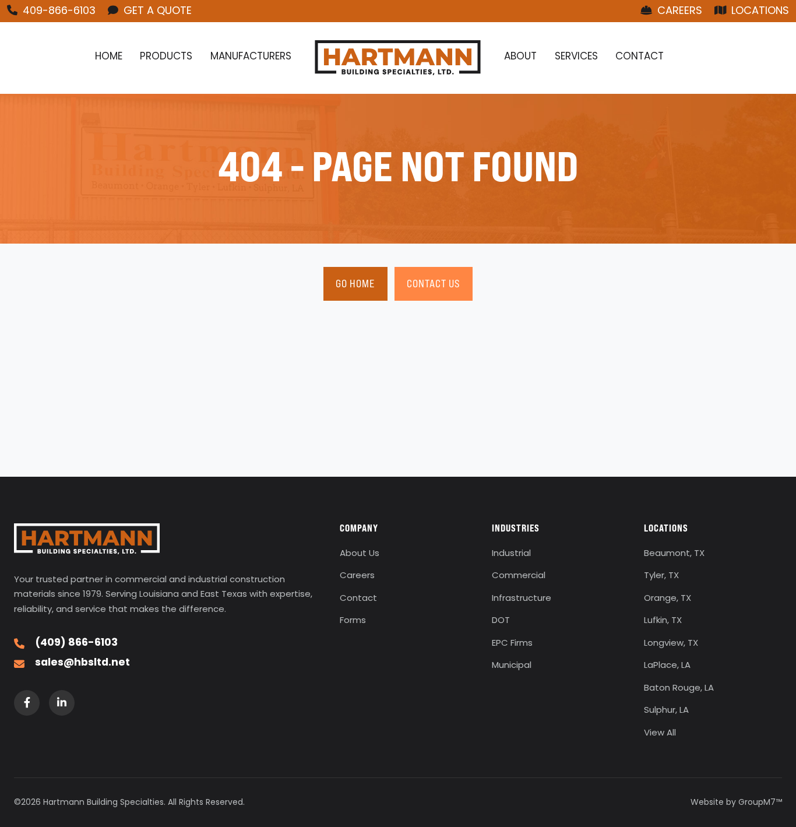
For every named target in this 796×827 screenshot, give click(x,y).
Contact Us (433, 283)
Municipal (511, 666)
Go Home (355, 283)
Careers (678, 11)
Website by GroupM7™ (736, 803)
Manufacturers (250, 57)
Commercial (518, 576)
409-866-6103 (58, 11)
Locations (758, 11)
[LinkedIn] (62, 703)
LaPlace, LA (667, 666)
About (520, 57)
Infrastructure (521, 599)
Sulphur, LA (666, 710)
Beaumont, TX (674, 554)
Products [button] (166, 57)
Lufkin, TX (663, 621)
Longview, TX (671, 643)
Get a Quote (156, 11)
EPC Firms (512, 643)
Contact (639, 57)
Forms (353, 621)
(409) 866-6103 (76, 643)
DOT (501, 621)
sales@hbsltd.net (82, 663)
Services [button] (576, 57)
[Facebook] (27, 703)
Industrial (511, 554)
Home (108, 57)
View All (660, 733)
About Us (359, 554)
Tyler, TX (661, 576)
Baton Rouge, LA (679, 688)
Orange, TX (667, 599)
